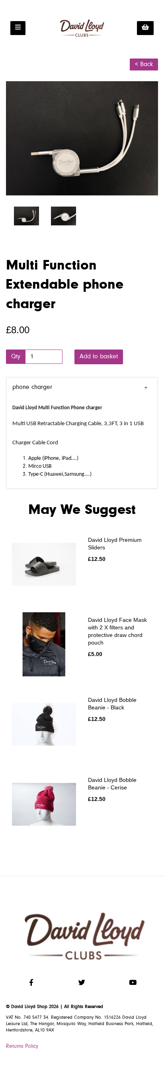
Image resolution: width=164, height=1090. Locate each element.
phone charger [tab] (32, 387)
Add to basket (99, 357)
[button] (82, 387)
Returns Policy (22, 1046)
